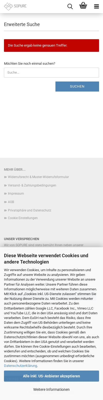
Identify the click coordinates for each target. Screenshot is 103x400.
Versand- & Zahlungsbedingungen (32, 185)
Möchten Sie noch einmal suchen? (29, 63)
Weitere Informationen (51, 389)
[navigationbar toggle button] (96, 6)
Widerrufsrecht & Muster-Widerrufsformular (38, 177)
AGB (11, 202)
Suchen (77, 86)
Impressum (16, 193)
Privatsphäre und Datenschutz (29, 210)
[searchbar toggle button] (70, 6)
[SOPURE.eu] (13, 6)
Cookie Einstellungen (23, 218)
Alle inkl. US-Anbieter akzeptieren (51, 376)
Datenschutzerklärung (20, 366)
